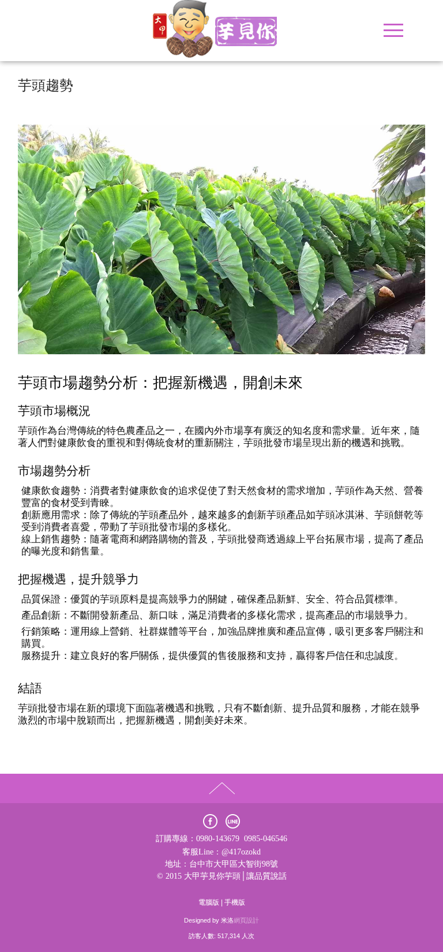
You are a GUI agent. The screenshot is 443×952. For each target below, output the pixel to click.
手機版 (234, 902)
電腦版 (208, 902)
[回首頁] (221, 30)
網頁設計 (246, 920)
